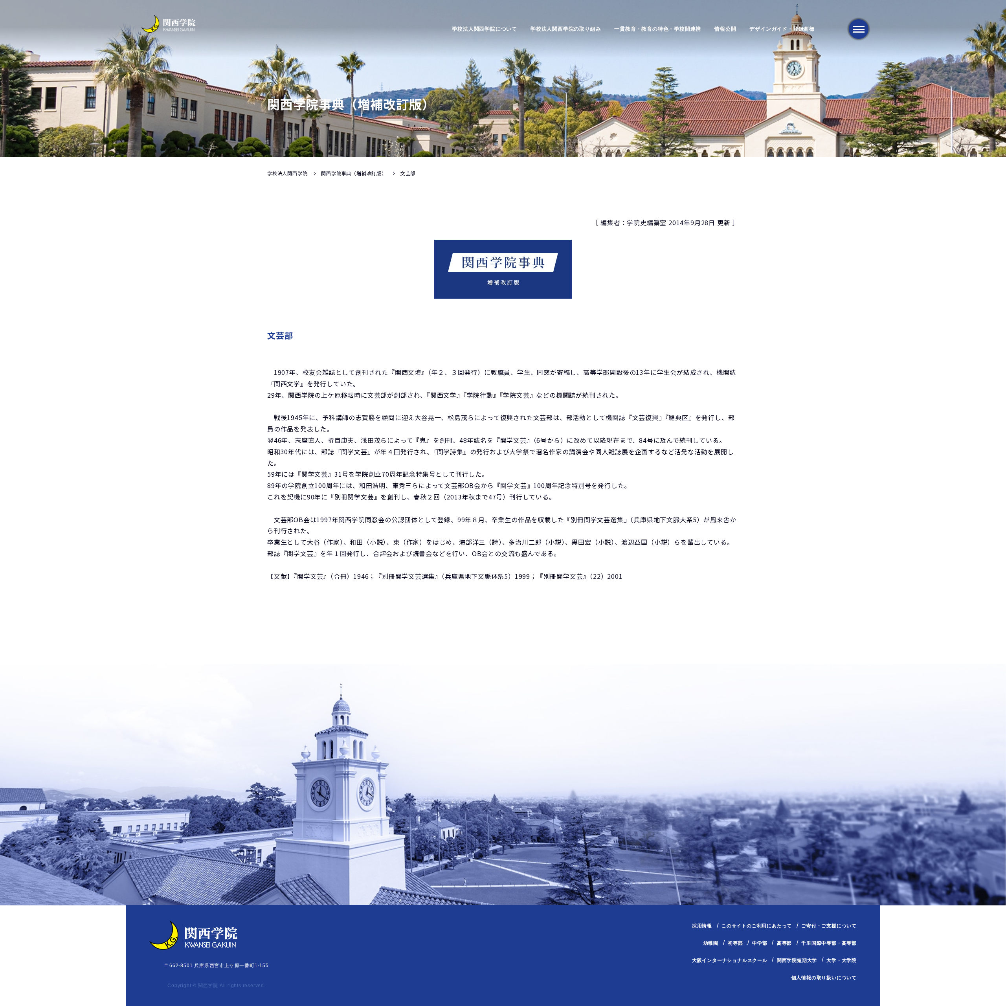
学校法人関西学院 (287, 173)
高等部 (784, 943)
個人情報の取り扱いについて (824, 977)
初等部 (735, 943)
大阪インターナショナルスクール (729, 960)
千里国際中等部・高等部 (829, 943)
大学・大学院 (841, 960)
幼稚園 (710, 943)
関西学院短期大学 (797, 960)
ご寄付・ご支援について (829, 926)
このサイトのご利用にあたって (756, 926)
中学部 (759, 943)
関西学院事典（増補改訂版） (353, 173)
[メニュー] (858, 29)
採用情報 (702, 926)
